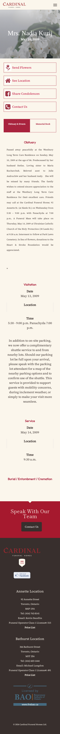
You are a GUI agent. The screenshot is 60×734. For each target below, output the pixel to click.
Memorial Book (43, 124)
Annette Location (30, 591)
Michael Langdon (34, 665)
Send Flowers (21, 67)
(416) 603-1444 (32, 661)
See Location (21, 80)
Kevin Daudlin (34, 618)
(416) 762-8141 (32, 613)
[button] (55, 5)
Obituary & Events (17, 124)
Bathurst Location (30, 638)
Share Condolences (26, 94)
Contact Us (19, 107)
